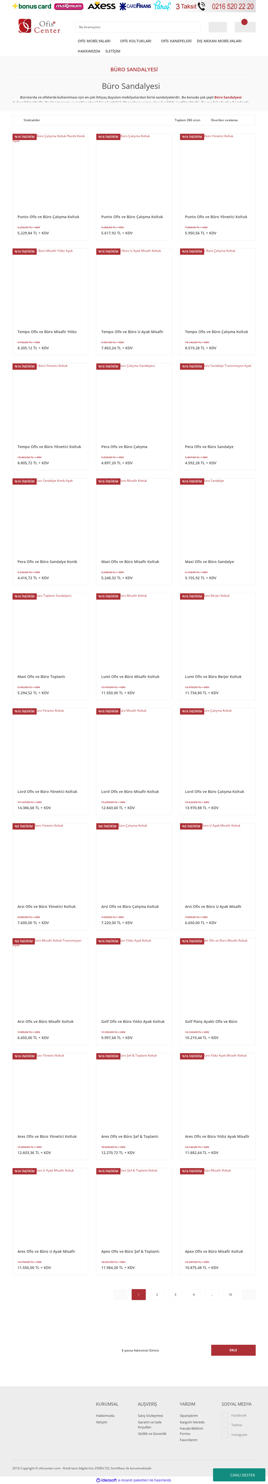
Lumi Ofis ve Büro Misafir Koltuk (130, 676)
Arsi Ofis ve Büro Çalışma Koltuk (130, 906)
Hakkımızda (105, 1415)
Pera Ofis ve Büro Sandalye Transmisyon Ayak (209, 446)
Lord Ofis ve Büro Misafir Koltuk (130, 791)
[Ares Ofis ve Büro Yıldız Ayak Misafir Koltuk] (217, 1090)
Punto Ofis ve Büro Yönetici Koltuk (216, 216)
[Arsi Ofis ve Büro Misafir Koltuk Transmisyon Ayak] (50, 975)
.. (212, 1294)
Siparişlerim (189, 1415)
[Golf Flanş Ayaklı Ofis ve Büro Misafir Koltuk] (217, 975)
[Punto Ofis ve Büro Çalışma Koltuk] (134, 171)
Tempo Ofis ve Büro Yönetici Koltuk (49, 446)
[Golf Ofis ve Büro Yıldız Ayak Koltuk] (134, 975)
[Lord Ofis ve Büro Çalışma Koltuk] (217, 746)
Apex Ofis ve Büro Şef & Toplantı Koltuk (130, 1251)
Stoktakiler (32, 120)
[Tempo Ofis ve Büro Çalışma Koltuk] (217, 286)
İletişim (101, 1422)
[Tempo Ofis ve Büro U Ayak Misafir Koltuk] (134, 286)
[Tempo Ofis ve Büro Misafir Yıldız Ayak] (50, 286)
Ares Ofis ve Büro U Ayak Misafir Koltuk (46, 1251)
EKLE (233, 1350)
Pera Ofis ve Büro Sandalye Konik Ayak (47, 561)
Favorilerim (188, 1439)
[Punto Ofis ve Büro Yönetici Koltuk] (217, 171)
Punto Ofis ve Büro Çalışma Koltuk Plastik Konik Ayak (48, 216)
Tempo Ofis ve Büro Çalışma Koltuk (216, 331)
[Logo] (39, 26)
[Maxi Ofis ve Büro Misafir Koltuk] (134, 516)
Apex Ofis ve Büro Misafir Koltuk (214, 1251)
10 (230, 1294)
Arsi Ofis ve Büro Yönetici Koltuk (47, 906)
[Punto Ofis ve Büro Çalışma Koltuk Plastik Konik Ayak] (50, 171)
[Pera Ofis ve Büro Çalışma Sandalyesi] (134, 401)
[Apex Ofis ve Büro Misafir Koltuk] (217, 1205)
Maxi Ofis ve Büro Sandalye (209, 561)
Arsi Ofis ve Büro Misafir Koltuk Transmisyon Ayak (46, 1021)
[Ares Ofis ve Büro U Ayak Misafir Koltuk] (50, 1205)
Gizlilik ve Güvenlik (152, 1433)
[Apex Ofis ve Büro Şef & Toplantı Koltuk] (134, 1205)
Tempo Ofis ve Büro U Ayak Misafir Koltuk (132, 331)
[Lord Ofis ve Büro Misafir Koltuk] (134, 746)
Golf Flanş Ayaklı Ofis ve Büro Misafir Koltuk (211, 1021)
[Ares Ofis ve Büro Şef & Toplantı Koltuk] (134, 1090)
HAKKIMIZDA (89, 51)
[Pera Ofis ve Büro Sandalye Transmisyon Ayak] (217, 401)
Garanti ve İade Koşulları (149, 1425)
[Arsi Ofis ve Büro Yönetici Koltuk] (50, 860)
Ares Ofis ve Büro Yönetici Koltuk (47, 1136)
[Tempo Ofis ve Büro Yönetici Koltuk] (50, 401)
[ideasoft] (106, 1480)
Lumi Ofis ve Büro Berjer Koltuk (213, 676)
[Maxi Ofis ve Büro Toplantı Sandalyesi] (50, 631)
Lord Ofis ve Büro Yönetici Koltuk (47, 791)
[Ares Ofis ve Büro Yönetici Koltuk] (50, 1090)
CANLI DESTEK (242, 1475)
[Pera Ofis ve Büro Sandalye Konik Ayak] (50, 516)
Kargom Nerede (192, 1422)
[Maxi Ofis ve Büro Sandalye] (217, 516)
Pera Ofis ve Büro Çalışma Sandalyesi (124, 446)
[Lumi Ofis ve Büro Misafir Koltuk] (134, 631)
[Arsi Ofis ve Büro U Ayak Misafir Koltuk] (217, 860)
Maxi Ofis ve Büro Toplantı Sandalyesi (41, 676)
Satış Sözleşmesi (150, 1415)
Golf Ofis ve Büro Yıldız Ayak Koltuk (133, 1021)
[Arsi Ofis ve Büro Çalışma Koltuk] (134, 860)
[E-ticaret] (133, 1480)
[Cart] (245, 27)
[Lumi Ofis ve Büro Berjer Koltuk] (217, 631)
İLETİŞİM (112, 51)
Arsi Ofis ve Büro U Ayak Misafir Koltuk (213, 906)
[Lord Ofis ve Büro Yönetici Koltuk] (50, 746)
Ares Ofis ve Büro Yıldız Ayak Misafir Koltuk (217, 1136)
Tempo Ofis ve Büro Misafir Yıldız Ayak (47, 331)
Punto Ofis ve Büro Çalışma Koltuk (132, 216)
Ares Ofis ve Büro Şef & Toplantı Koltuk (129, 1136)
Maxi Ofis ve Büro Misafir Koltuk (130, 561)
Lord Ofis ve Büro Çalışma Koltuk (214, 791)
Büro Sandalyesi (228, 97)
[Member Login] (218, 27)
